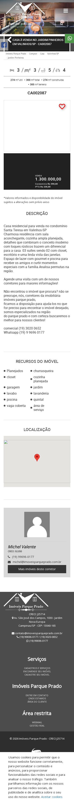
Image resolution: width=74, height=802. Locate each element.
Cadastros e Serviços (37, 668)
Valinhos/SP (53, 53)
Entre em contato (37, 695)
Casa (42, 53)
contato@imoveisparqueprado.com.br (38, 633)
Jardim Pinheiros (16, 57)
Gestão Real (37, 725)
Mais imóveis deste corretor (37, 569)
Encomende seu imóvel (37, 671)
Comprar (33, 53)
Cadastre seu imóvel (37, 674)
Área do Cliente (37, 701)
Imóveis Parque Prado (16, 53)
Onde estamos (37, 698)
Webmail (37, 722)
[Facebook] (4, 44)
